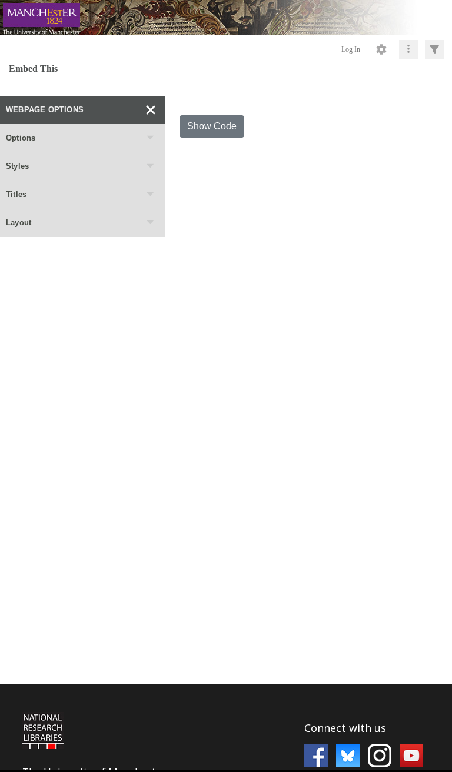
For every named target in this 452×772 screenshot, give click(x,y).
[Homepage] (226, 17)
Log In (350, 49)
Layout (18, 222)
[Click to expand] (434, 49)
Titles (16, 194)
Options (20, 137)
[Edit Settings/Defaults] (381, 49)
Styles (17, 166)
